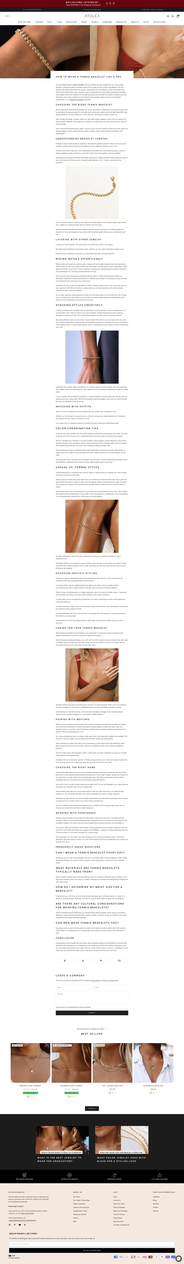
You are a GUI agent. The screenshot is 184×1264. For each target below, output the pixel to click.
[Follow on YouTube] (20, 1225)
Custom (39, 22)
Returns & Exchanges (120, 1211)
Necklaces (71, 22)
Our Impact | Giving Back (81, 1200)
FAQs (115, 1197)
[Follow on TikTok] (25, 1225)
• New (59, 22)
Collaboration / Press (80, 1211)
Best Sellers (24, 22)
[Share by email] (119, 960)
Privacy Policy (95, 980)
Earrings (107, 22)
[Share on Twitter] (83, 960)
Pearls (95, 22)
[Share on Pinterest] (101, 960)
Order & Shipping (119, 1207)
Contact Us (117, 1200)
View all (92, 1108)
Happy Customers (79, 1204)
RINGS (84, 22)
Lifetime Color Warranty (81, 1207)
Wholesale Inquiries (79, 1214)
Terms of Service (108, 980)
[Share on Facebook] (65, 960)
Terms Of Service (119, 1214)
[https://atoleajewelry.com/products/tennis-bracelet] (92, 192)
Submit (92, 1013)
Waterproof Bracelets (77, 100)
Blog (74, 1221)
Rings (155, 1200)
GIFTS (146, 22)
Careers (75, 1218)
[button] (178, 1258)
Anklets (135, 22)
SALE (49, 22)
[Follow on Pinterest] (15, 1225)
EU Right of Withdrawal (121, 1225)
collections (159, 22)
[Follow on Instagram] (10, 1225)
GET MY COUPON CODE (92, 1250)
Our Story (76, 1197)
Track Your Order (118, 1204)
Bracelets (121, 22)
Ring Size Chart (118, 1221)
